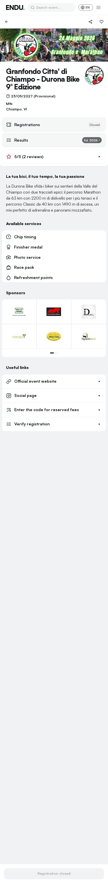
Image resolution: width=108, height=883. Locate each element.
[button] (54, 157)
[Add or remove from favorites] (101, 21)
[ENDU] (15, 7)
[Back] (6, 21)
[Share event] (90, 21)
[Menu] (98, 7)
